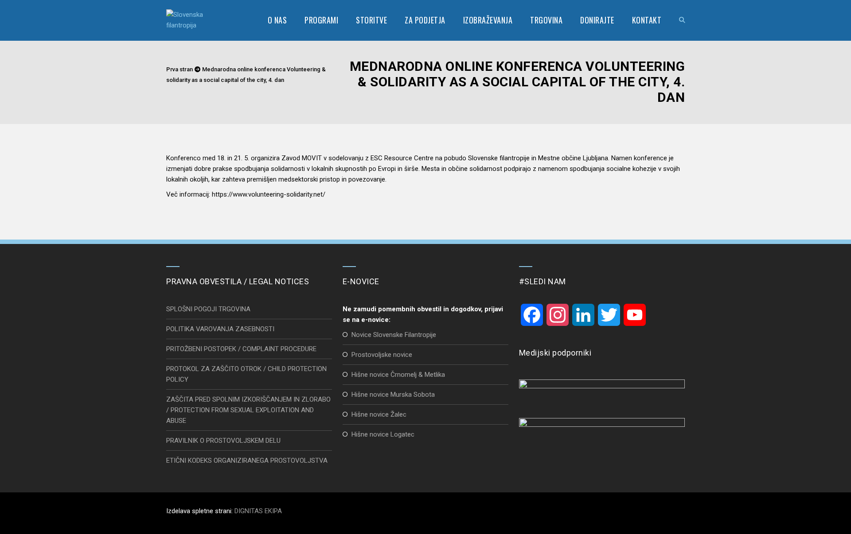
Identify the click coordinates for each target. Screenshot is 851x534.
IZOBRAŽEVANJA (488, 20)
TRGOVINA (546, 20)
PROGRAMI (321, 20)
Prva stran (179, 69)
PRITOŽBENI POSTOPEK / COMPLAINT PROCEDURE (241, 349)
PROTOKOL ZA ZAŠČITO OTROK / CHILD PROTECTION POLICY (246, 374)
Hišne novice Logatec (382, 434)
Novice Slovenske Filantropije (393, 335)
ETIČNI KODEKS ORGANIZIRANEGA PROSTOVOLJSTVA (247, 460)
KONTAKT (647, 20)
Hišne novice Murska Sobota (393, 395)
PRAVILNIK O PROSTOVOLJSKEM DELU (223, 441)
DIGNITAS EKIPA (258, 511)
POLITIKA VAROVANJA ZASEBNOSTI (220, 329)
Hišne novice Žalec (378, 414)
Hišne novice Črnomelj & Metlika (398, 375)
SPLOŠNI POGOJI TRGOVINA (208, 309)
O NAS (277, 20)
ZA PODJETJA (425, 20)
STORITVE (371, 20)
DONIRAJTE (597, 20)
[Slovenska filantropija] (189, 20)
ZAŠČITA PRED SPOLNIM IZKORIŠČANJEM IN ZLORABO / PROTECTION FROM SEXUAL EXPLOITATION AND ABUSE (248, 410)
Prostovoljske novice (381, 355)
